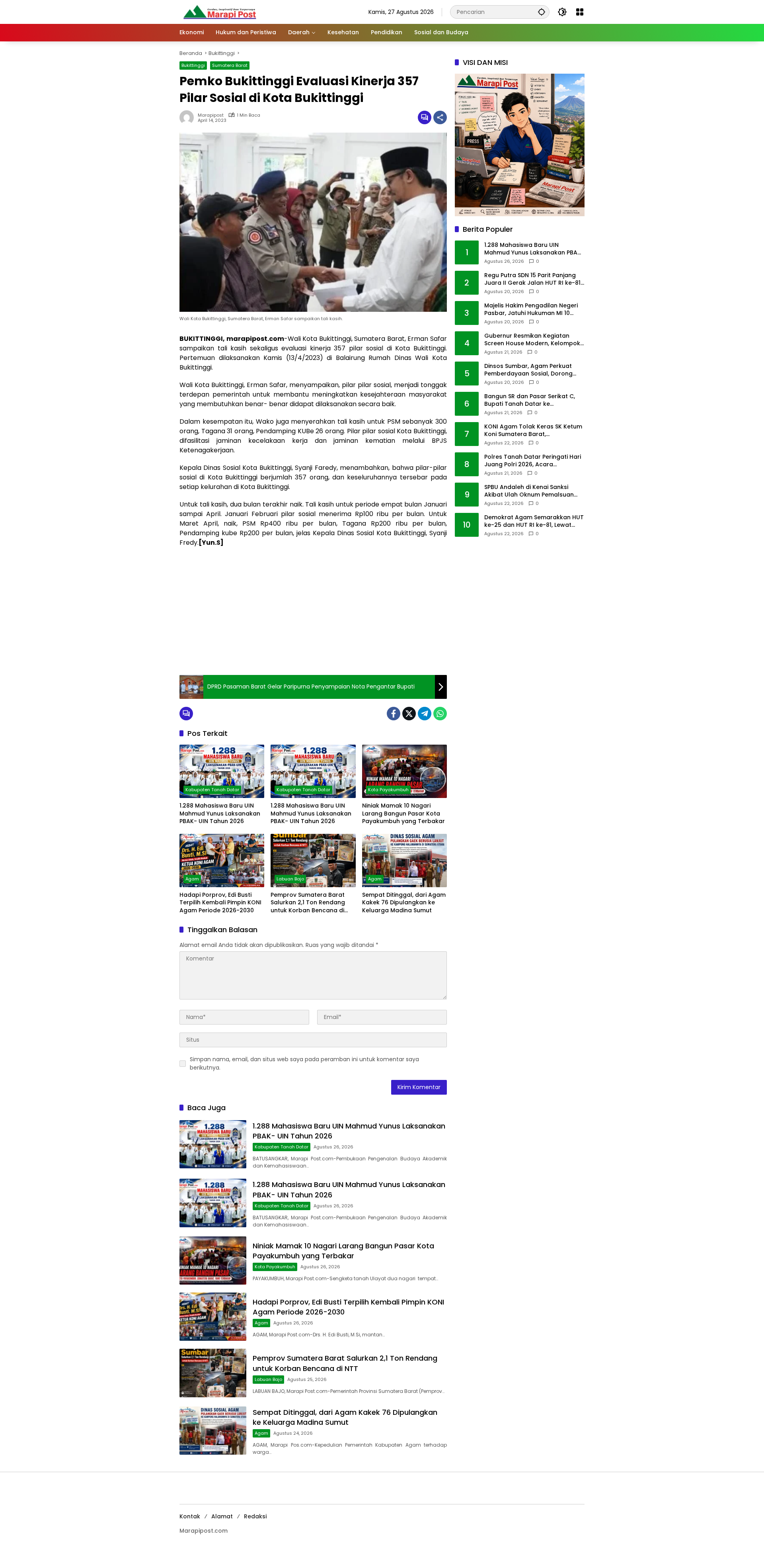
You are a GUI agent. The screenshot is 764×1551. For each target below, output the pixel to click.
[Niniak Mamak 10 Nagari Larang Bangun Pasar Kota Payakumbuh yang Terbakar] (404, 771)
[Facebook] (393, 713)
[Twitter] (409, 713)
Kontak (189, 1516)
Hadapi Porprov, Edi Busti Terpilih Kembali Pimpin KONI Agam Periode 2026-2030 (220, 902)
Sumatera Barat (230, 65)
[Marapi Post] (219, 12)
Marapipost (211, 115)
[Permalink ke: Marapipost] (188, 117)
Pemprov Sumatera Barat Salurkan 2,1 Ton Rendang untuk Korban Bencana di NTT (308, 903)
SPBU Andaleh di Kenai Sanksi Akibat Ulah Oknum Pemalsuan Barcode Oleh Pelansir (529, 491)
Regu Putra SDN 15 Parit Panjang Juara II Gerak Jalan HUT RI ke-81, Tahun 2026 (533, 279)
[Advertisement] (313, 611)
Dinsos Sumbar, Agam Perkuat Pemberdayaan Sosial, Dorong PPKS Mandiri (528, 370)
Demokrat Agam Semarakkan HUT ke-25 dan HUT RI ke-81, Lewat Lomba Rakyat (534, 521)
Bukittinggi (193, 65)
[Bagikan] (440, 117)
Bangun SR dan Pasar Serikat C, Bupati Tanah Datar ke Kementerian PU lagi (529, 400)
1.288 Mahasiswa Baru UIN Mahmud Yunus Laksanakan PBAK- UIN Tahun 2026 (219, 813)
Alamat (222, 1516)
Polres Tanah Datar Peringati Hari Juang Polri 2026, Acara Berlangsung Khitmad (532, 461)
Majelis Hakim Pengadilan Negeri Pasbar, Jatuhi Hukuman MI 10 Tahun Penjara (531, 309)
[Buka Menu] (580, 12)
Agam (192, 879)
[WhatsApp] (440, 713)
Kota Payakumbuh (388, 789)
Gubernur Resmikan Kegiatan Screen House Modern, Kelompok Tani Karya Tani (532, 340)
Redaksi (255, 1516)
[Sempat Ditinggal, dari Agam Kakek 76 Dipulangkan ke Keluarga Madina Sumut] (404, 860)
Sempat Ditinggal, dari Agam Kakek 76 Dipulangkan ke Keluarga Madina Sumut (404, 902)
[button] (542, 11)
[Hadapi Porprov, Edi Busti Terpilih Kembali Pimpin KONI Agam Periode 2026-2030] (221, 860)
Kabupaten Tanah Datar (212, 789)
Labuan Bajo (290, 879)
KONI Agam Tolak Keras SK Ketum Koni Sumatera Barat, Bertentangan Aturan (533, 430)
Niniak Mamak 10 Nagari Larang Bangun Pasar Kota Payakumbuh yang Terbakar (403, 813)
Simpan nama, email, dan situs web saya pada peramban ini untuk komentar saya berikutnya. (304, 1063)
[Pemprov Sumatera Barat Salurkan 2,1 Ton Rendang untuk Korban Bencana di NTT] (313, 860)
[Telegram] (424, 713)
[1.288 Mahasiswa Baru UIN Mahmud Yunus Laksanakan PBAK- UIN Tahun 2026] (221, 771)
